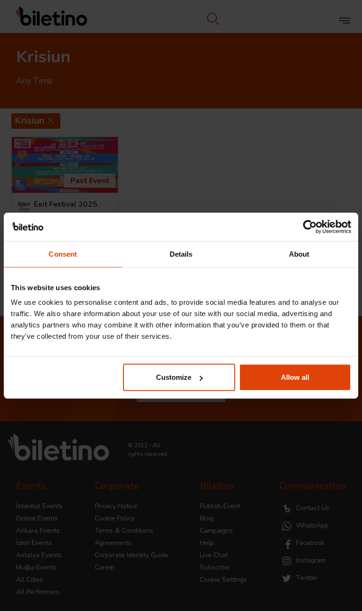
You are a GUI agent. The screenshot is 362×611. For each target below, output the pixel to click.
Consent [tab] (63, 254)
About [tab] (299, 254)
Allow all (295, 377)
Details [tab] (181, 254)
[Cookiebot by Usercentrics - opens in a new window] (310, 226)
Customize (173, 377)
